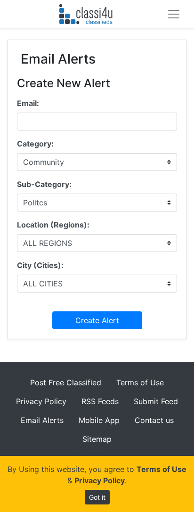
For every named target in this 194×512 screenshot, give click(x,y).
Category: (35, 143)
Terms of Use (140, 382)
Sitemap (97, 439)
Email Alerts (42, 420)
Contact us (154, 420)
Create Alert (97, 320)
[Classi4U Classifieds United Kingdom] (88, 14)
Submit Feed (156, 401)
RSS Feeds (100, 401)
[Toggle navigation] (173, 14)
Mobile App (99, 420)
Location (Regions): (53, 224)
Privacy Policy (41, 401)
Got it (97, 497)
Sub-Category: (44, 184)
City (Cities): (40, 265)
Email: (28, 103)
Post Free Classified (65, 382)
